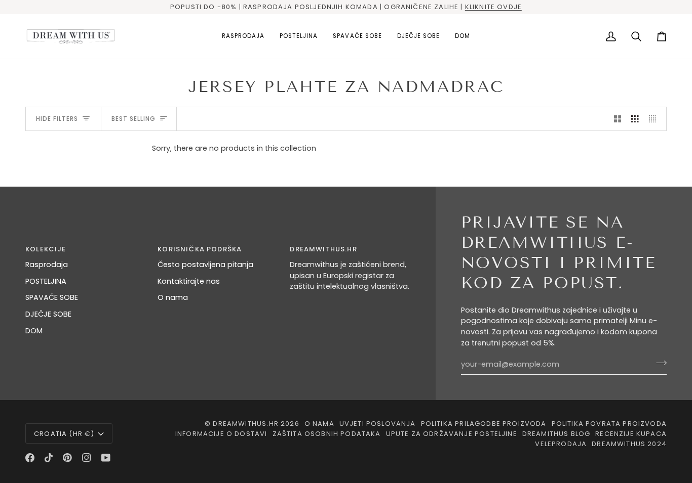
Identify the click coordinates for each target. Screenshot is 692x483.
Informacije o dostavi (221, 433)
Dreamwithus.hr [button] (323, 249)
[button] (298, 36)
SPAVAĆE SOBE (51, 297)
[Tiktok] (49, 457)
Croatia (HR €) (64, 433)
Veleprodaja (561, 444)
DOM (34, 331)
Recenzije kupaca (631, 433)
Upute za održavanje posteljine (451, 433)
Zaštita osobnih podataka (327, 433)
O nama (173, 297)
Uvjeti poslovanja (377, 423)
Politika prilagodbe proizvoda (484, 423)
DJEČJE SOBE (48, 314)
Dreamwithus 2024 (629, 444)
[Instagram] (86, 457)
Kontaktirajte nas (189, 281)
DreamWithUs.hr (245, 423)
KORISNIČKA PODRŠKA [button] (200, 249)
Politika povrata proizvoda (609, 423)
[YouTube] (105, 457)
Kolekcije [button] (45, 249)
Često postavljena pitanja (205, 264)
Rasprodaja (46, 264)
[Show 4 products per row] (655, 118)
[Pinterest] (67, 457)
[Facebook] (29, 457)
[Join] (658, 363)
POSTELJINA (45, 281)
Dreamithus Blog (556, 433)
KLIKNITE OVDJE (493, 7)
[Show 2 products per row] (618, 118)
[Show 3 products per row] (635, 118)
